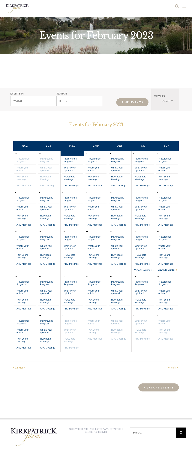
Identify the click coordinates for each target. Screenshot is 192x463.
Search (61, 93)
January (20, 367)
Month (165, 101)
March (171, 367)
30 (16, 153)
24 (111, 276)
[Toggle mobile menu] (184, 6)
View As (159, 96)
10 (111, 192)
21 (40, 276)
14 (40, 231)
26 (158, 276)
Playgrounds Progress (22, 160)
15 (63, 231)
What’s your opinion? (22, 169)
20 (16, 276)
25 (134, 276)
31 (40, 153)
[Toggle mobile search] (177, 6)
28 (40, 315)
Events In (17, 93)
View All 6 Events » (143, 270)
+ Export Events (158, 387)
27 (16, 315)
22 (63, 276)
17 (111, 231)
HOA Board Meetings (22, 178)
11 (134, 192)
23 (87, 276)
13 (16, 231)
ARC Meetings (23, 185)
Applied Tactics (112, 429)
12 (158, 192)
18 (134, 231)
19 (158, 231)
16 (87, 231)
